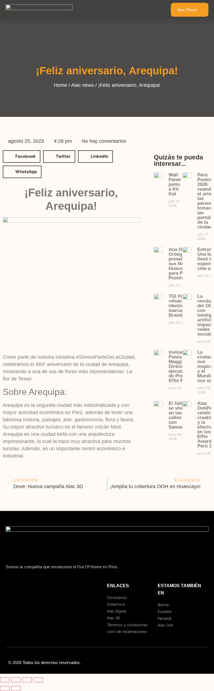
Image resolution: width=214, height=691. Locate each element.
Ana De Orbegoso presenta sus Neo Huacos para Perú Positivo (179, 264)
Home (60, 85)
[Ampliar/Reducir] (4, 679)
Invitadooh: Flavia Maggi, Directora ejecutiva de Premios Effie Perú (181, 366)
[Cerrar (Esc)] (38, 679)
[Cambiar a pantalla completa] (16, 679)
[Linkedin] (203, 662)
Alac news (82, 85)
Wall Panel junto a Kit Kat (175, 184)
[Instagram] (191, 662)
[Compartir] (27, 679)
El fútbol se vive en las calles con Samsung (179, 415)
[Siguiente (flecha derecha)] (16, 688)
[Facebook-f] (180, 662)
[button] (154, 9)
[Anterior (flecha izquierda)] (4, 688)
